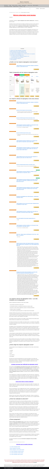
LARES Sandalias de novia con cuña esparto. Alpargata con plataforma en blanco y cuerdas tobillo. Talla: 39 (27, 66)
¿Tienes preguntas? (13, 59)
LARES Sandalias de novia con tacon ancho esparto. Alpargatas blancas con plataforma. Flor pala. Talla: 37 (28, 204)
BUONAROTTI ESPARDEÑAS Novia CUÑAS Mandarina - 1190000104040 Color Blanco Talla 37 (27, 197)
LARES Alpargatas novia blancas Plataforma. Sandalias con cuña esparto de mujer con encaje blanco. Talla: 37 (27, 172)
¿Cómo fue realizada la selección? (15, 58)
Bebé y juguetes (35, 5)
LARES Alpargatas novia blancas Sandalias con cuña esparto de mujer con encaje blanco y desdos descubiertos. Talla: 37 (27, 125)
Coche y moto (30, 5)
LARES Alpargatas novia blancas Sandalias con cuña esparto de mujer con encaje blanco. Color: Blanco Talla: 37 (27, 226)
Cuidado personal (15, 6)
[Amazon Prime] (17, 84)
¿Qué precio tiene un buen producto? (17, 57)
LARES (17, 76)
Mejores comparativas (15, 12)
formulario (35, 462)
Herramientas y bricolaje (8, 6)
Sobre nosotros (42, 8)
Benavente (22, 76)
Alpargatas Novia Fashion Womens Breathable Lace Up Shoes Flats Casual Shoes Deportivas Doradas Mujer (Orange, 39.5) (27, 272)
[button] (26, 5)
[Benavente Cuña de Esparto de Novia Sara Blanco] (22, 80)
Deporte (19, 5)
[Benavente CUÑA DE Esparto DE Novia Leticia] (37, 80)
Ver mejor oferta (36, 69)
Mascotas (21, 6)
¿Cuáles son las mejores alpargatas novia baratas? (18, 50)
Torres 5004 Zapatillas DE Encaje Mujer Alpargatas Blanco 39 (26, 218)
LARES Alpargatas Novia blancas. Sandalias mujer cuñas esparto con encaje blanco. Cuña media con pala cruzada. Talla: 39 (27, 212)
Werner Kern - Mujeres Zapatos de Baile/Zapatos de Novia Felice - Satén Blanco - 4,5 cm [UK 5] (28, 235)
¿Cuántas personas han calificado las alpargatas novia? (20, 56)
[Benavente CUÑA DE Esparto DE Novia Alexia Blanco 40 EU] (27, 80)
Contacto (37, 8)
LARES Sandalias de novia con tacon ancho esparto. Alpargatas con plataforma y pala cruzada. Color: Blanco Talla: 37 (27, 157)
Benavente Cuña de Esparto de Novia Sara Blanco (24, 110)
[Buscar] (30, 8)
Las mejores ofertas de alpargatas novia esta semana (18, 52)
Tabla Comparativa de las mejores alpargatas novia (18, 51)
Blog (24, 6)
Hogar (10, 5)
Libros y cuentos (14, 5)
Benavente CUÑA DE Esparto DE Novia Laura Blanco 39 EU (26, 164)
